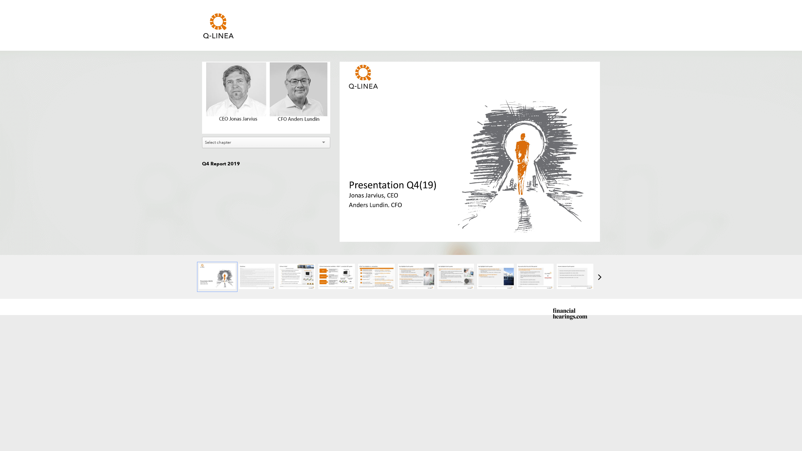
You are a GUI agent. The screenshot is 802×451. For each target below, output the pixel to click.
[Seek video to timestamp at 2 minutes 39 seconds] (376, 277)
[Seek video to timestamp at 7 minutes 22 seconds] (535, 277)
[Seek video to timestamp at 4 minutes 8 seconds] (416, 277)
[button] (267, 98)
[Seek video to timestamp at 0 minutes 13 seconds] (257, 277)
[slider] (266, 114)
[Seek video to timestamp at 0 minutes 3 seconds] (217, 277)
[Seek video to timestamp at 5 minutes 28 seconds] (455, 277)
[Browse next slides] (600, 277)
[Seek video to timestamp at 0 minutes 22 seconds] (297, 277)
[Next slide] (594, 149)
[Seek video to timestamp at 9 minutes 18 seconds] (575, 277)
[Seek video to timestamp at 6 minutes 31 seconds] (495, 277)
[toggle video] (302, 124)
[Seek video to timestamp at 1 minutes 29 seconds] (336, 277)
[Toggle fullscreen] (595, 66)
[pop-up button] (311, 124)
